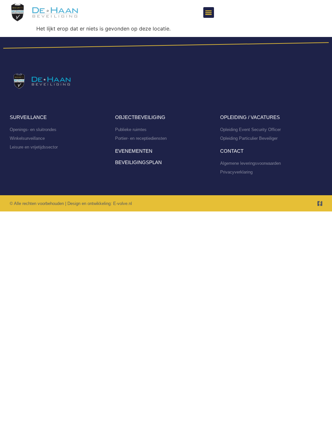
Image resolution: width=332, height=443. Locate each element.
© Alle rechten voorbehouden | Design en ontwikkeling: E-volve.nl (71, 203)
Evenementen (133, 151)
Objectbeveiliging (140, 117)
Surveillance (28, 117)
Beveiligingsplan (138, 162)
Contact (231, 151)
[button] (208, 12)
